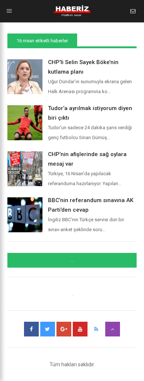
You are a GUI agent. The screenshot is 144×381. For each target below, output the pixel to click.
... (72, 260)
